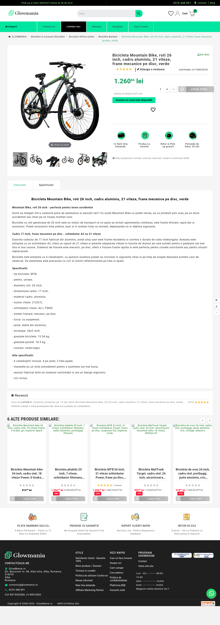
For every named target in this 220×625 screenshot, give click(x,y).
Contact (202, 3)
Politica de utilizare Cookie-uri (92, 575)
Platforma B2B (117, 585)
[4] (127, 69)
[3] (124, 69)
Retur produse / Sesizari (88, 565)
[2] (121, 69)
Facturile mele (117, 590)
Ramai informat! (84, 580)
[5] (130, 69)
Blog (212, 3)
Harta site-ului (145, 566)
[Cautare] (139, 13)
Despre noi (115, 563)
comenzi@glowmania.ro (23, 584)
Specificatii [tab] (46, 185)
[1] (117, 69)
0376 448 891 (17, 589)
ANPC (60, 603)
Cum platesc (116, 572)
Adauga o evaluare (152, 69)
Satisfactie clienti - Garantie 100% (90, 559)
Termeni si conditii (86, 570)
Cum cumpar (117, 567)
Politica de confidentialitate (118, 579)
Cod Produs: (185, 69)
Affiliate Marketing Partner (90, 590)
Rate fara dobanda (85, 585)
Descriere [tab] (20, 185)
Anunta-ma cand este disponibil (134, 100)
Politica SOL (73, 603)
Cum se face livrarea (121, 558)
